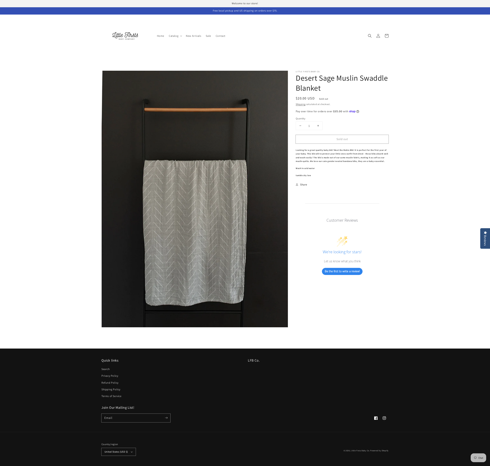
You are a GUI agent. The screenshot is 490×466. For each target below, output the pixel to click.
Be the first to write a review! (342, 271)
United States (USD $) (116, 451)
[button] (175, 36)
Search (105, 369)
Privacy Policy (109, 375)
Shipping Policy (110, 389)
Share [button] (303, 184)
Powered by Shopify (379, 450)
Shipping (300, 104)
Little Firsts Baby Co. (360, 450)
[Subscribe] (166, 418)
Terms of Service (111, 396)
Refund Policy (109, 382)
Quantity (300, 118)
